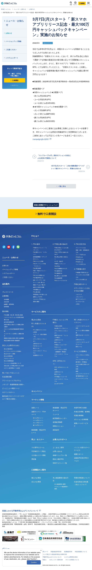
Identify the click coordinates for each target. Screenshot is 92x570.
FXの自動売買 (58, 278)
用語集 (33, 459)
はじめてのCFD (58, 383)
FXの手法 (57, 266)
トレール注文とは (81, 264)
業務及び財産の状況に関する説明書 (14, 338)
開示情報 (5, 311)
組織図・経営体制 (9, 304)
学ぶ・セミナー (37, 439)
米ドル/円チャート (38, 418)
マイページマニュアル (82, 378)
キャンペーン (36, 391)
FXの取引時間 (37, 268)
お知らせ (32, 9)
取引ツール (36, 348)
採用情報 (6, 306)
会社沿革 (6, 302)
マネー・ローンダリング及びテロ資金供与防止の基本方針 (49, 554)
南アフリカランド (81, 299)
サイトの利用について (72, 560)
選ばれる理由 (36, 319)
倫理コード (44, 551)
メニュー (88, 4)
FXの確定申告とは (38, 277)
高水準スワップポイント (61, 328)
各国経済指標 (57, 422)
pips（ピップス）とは (39, 280)
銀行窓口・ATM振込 (81, 362)
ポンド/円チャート (38, 422)
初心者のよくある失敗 (60, 276)
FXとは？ (35, 236)
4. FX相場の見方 (80, 269)
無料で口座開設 (46, 214)
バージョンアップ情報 (13, 41)
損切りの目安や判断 (38, 287)
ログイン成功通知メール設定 (12, 368)
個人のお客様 (36, 478)
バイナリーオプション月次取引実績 (14, 317)
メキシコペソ (79, 297)
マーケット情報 (37, 399)
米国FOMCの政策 (80, 407)
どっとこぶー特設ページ (11, 388)
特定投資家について (81, 551)
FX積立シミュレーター (60, 345)
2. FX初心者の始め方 (60, 244)
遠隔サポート (78, 454)
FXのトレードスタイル (60, 280)
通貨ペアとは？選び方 (39, 285)
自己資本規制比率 (9, 322)
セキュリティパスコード (82, 373)
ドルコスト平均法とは (39, 299)
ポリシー (5, 548)
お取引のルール (37, 343)
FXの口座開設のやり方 (60, 268)
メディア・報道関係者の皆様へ (13, 384)
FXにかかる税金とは (39, 275)
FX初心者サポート (80, 284)
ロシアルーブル (80, 301)
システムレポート (12, 58)
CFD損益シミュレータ (60, 376)
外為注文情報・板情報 (82, 411)
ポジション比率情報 (81, 419)
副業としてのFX (37, 297)
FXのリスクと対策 (38, 261)
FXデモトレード (37, 346)
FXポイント (57, 347)
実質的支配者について (82, 478)
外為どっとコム (6, 9)
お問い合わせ (57, 451)
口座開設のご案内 (38, 469)
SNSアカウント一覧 (60, 463)
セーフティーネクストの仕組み (12, 351)
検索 (71, 4)
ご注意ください (11, 49)
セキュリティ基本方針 (56, 560)
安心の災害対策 (8, 356)
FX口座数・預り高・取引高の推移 (13, 315)
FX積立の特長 (58, 326)
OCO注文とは (80, 259)
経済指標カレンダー (60, 418)
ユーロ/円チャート (38, 420)
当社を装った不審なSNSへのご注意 (14, 365)
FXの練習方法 (58, 271)
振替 (77, 371)
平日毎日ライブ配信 (38, 451)
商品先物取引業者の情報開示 (12, 340)
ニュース (56, 414)
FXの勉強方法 (58, 273)
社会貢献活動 (7, 376)
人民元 (77, 304)
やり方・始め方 (58, 261)
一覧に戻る (62, 186)
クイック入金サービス (82, 359)
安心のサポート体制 (9, 354)
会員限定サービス (38, 355)
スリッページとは (81, 247)
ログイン (75, 4)
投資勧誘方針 (68, 551)
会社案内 (5, 284)
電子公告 (6, 319)
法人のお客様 (36, 482)
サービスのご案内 (38, 311)
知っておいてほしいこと (11, 373)
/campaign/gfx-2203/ (41, 139)
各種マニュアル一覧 (60, 455)
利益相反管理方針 (56, 551)
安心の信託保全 (8, 349)
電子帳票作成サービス (82, 376)
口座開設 (82, 3)
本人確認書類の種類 (60, 484)
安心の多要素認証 (9, 361)
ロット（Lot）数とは (39, 282)
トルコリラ (79, 294)
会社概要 (6, 299)
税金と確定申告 (58, 459)
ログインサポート (8, 392)
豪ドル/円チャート (38, 425)
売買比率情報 (78, 415)
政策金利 (56, 430)
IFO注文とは (79, 262)
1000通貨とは (37, 289)
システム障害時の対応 (71, 557)
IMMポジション (58, 426)
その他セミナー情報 (38, 455)
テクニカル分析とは (81, 279)
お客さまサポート (60, 439)
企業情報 (5, 296)
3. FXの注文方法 (80, 244)
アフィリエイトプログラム (11, 380)
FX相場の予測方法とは (82, 272)
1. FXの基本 (35, 244)
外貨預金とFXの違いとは (40, 294)
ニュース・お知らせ (20, 9)
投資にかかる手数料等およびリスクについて (20, 510)
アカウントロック (9, 358)
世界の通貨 (36, 301)
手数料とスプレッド (60, 263)
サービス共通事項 (80, 351)
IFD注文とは (79, 257)
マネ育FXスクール (37, 447)
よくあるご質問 (58, 447)
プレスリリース (7, 292)
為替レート (35, 407)
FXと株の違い (37, 292)
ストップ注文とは (81, 254)
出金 (77, 369)
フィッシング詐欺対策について (12, 363)
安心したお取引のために (11, 345)
